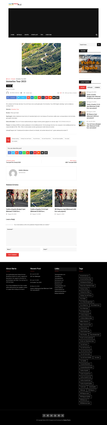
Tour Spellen (14, 141)
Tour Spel (67, 138)
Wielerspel (82, 390)
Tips (41, 34)
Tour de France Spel (85, 354)
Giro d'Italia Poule (95, 305)
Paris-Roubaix (83, 334)
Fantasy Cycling (15, 138)
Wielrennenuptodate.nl (60, 291)
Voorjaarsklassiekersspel (86, 367)
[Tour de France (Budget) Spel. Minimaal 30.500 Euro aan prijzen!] (82, 123)
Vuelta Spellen (92, 386)
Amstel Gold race (84, 275)
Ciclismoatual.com (59, 289)
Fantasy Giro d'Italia (85, 292)
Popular (89, 87)
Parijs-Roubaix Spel (85, 331)
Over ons (48, 34)
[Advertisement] (53, 20)
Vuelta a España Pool (85, 373)
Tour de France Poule (85, 351)
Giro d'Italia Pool (84, 305)
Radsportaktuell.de (59, 293)
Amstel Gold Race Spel (85, 279)
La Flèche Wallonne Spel (86, 318)
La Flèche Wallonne (85, 315)
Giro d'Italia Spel (84, 308)
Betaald (19, 34)
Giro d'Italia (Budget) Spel (86, 302)
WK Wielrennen (84, 400)
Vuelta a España (84, 370)
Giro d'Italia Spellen (85, 311)
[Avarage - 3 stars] (9, 224)
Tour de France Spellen (58, 138)
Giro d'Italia (83, 298)
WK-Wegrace (91, 390)
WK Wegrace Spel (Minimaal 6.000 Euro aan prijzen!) (93, 116)
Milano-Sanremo (84, 321)
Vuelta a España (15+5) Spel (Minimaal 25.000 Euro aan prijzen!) (93, 106)
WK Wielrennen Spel (85, 403)
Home (12, 34)
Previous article (11, 160)
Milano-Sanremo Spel (85, 324)
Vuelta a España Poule (85, 377)
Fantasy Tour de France (26, 138)
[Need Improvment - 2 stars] (8, 224)
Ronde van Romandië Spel (86, 337)
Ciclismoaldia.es (59, 287)
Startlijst (34, 34)
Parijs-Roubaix (83, 328)
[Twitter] (13, 152)
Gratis (27, 34)
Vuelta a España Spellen (86, 383)
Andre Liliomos (23, 170)
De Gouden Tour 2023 (36, 282)
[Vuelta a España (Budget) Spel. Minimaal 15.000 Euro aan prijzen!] (82, 94)
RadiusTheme (66, 420)
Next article (73, 160)
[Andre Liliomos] (21, 93)
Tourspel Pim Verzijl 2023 (13, 162)
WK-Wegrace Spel (84, 393)
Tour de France (36, 138)
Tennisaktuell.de (59, 278)
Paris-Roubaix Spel (94, 334)
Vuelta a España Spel (85, 380)
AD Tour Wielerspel (35, 276)
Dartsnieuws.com (59, 280)
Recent (83, 87)
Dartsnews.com (59, 282)
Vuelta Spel (83, 386)
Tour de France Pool (46, 138)
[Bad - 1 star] (6, 224)
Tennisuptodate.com (60, 274)
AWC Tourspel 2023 (71, 162)
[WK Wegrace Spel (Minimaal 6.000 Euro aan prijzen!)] (82, 113)
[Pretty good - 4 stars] (11, 224)
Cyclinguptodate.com (60, 286)
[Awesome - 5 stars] (12, 224)
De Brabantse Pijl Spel (85, 282)
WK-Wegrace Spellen (85, 396)
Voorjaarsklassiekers (85, 364)
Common (97, 87)
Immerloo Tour (15, 109)
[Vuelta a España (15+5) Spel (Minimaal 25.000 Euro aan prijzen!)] (82, 104)
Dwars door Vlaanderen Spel (87, 285)
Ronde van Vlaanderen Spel (87, 341)
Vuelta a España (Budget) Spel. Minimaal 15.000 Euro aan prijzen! (93, 96)
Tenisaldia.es (58, 276)
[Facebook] (9, 152)
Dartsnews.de (58, 284)
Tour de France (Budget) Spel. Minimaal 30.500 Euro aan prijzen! (94, 126)
